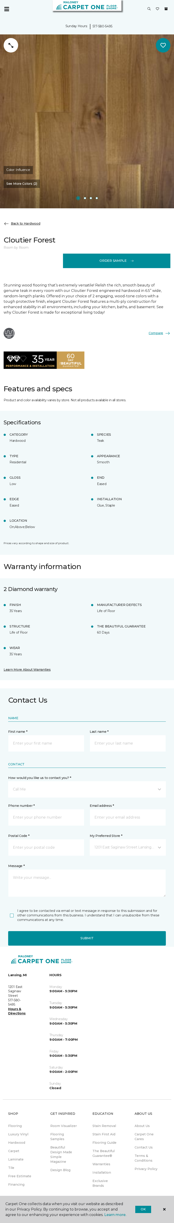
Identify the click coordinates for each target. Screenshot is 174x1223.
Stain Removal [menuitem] (104, 1126)
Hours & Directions (17, 1011)
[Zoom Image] (11, 45)
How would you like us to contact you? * (39, 777)
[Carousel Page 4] (97, 198)
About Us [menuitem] (142, 1126)
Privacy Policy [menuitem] (146, 1169)
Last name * (99, 731)
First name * (17, 731)
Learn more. (115, 1215)
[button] (149, 9)
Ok (143, 1209)
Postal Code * (18, 835)
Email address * (102, 805)
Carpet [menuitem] (13, 1151)
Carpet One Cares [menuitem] (144, 1136)
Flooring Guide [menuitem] (104, 1143)
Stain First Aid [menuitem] (103, 1134)
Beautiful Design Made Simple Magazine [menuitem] (61, 1154)
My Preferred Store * (106, 835)
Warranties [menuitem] (101, 1164)
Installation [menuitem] (101, 1172)
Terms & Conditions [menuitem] (143, 1158)
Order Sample (113, 261)
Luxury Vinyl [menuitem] (18, 1134)
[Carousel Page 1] (78, 198)
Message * (16, 865)
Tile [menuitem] (11, 1168)
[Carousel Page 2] (85, 198)
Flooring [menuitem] (15, 1126)
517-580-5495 (102, 26)
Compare (156, 333)
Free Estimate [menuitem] (19, 1176)
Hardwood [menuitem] (16, 1143)
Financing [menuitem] (16, 1184)
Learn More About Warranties (27, 670)
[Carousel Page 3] (91, 198)
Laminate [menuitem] (16, 1159)
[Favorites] (157, 9)
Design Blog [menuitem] (60, 1170)
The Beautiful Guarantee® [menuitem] (103, 1153)
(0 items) (166, 8)
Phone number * (21, 805)
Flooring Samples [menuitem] (57, 1136)
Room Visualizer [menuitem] (63, 1126)
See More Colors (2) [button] (21, 184)
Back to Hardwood (25, 223)
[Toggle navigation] (7, 9)
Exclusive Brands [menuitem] (100, 1183)
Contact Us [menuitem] (144, 1147)
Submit (87, 938)
